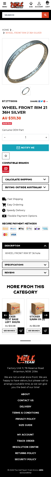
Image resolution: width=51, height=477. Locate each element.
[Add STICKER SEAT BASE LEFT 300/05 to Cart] (21, 330)
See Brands (9, 331)
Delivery (25, 406)
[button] (31, 5)
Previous (5, 315)
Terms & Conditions (25, 412)
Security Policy (25, 459)
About (25, 394)
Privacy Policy (26, 419)
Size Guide (25, 425)
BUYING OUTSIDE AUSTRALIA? (23, 187)
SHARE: (34, 101)
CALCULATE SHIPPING (18, 179)
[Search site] (45, 15)
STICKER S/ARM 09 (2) (37, 318)
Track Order (25, 441)
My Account (25, 434)
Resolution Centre (26, 447)
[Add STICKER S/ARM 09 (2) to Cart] (45, 330)
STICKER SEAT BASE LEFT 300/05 (12, 319)
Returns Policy (25, 453)
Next (45, 315)
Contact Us (26, 400)
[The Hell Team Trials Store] (16, 4)
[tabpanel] (13, 316)
